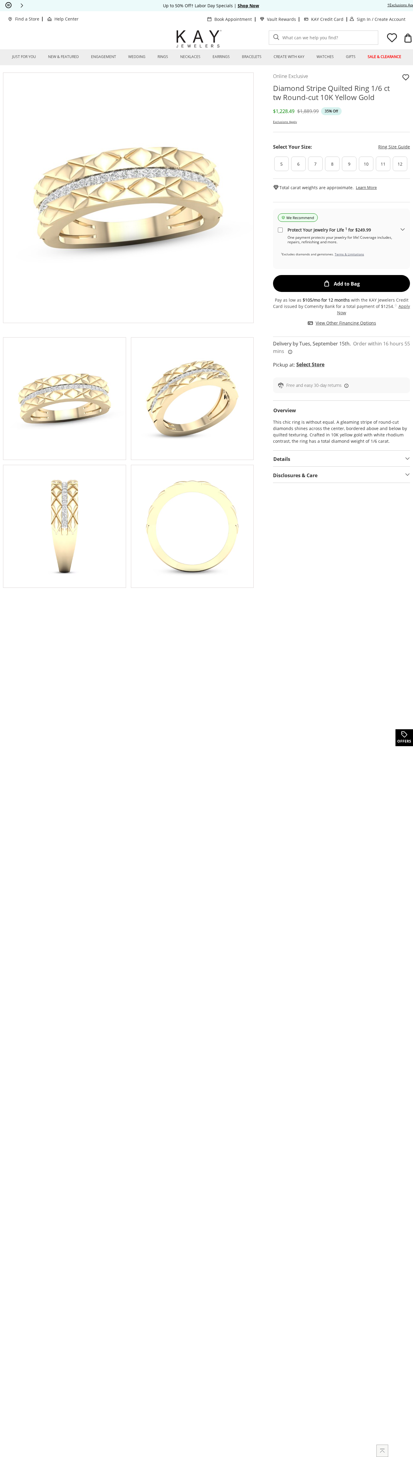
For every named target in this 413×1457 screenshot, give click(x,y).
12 (400, 164)
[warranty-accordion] (402, 230)
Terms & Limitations (349, 254)
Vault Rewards (281, 19)
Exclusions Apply (285, 122)
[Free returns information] (345, 385)
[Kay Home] (199, 38)
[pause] (8, 5)
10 (366, 164)
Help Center (66, 19)
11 (383, 164)
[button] (21, 5)
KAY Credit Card (327, 19)
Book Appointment (233, 19)
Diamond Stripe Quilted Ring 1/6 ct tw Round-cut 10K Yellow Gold (331, 93)
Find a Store (27, 19)
